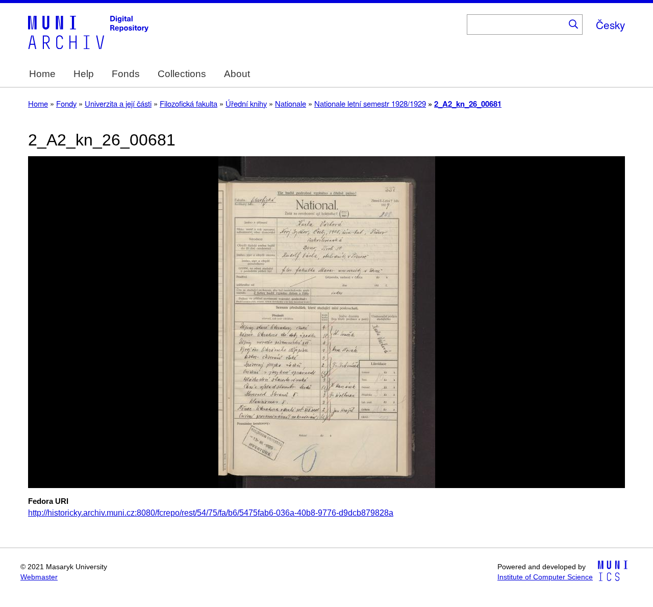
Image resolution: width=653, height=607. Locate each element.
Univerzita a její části (118, 103)
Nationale (290, 103)
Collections (182, 74)
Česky (610, 24)
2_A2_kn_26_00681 (467, 103)
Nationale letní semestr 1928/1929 (370, 103)
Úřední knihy (246, 103)
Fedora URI (48, 501)
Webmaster (39, 577)
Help (83, 74)
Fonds (126, 74)
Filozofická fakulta (188, 103)
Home (42, 74)
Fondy (66, 103)
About (237, 74)
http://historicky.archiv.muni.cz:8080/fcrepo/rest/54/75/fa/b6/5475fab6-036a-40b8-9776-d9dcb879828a (210, 512)
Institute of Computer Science (545, 577)
